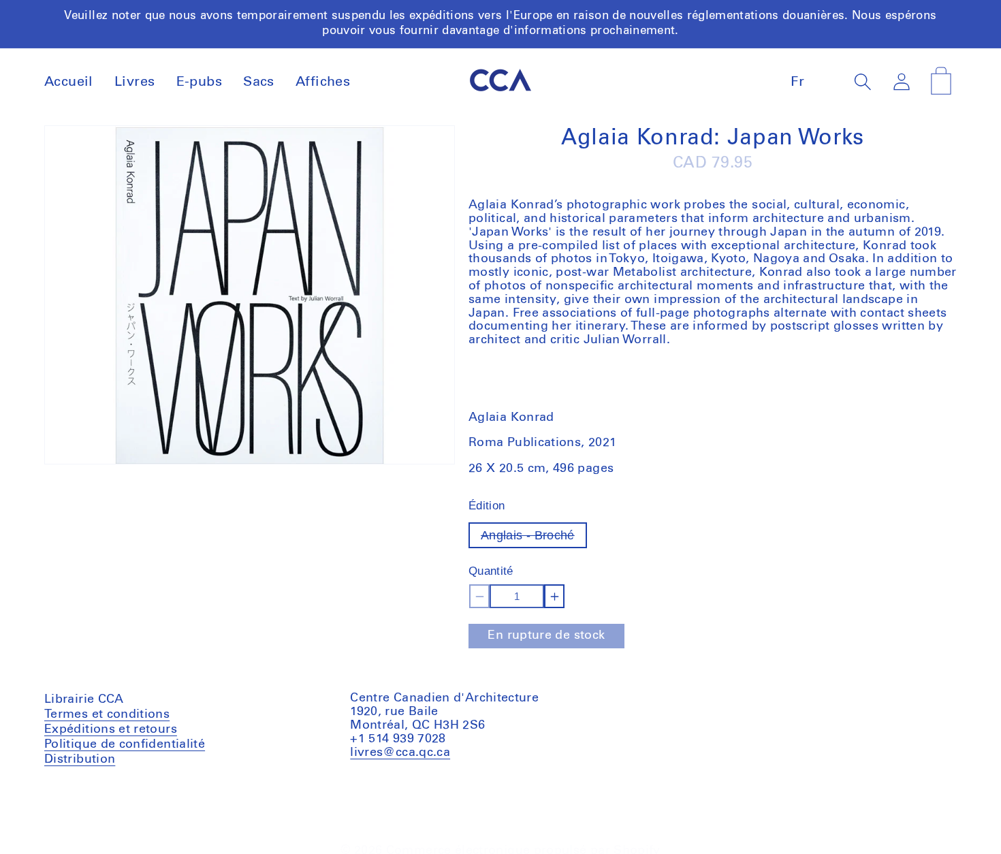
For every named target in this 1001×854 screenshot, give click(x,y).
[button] (863, 81)
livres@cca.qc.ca (400, 752)
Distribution (79, 759)
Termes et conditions (107, 715)
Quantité (490, 571)
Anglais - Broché (534, 538)
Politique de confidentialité (124, 744)
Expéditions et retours (110, 729)
